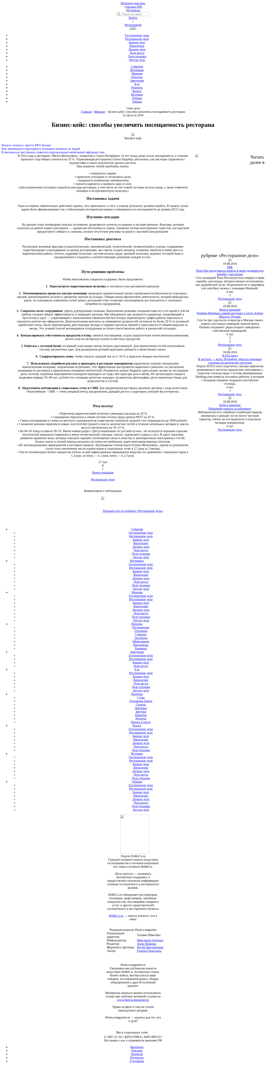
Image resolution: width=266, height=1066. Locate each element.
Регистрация (133, 24)
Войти (133, 17)
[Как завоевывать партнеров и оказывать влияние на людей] (133, 145)
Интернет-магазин (133, 3)
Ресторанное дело (103, 479)
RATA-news (230, 355)
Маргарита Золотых (150, 940)
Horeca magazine (103, 472)
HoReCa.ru (116, 915)
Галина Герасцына (149, 950)
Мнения (99, 111)
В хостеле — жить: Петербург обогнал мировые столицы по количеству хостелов (230, 360)
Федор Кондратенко (150, 947)
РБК (230, 267)
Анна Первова (146, 943)
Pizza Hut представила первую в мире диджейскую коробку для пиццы (230, 272)
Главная (86, 111)
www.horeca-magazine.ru (133, 1000)
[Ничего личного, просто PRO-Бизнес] (133, 142)
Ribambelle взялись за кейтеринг (230, 408)
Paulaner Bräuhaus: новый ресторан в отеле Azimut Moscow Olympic (230, 315)
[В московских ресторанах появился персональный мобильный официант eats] (133, 149)
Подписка (133, 10)
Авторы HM (133, 6)
